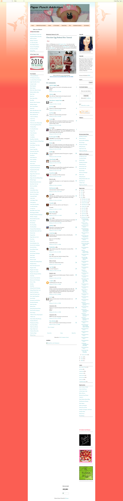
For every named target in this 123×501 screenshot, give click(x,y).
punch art (81, 379)
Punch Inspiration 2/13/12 (85, 297)
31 (76, 316)
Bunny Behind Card (34, 114)
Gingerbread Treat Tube (34, 169)
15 (76, 190)
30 (76, 307)
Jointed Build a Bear (34, 190)
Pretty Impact (81, 403)
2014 (82, 194)
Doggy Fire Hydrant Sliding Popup (37, 141)
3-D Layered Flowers (34, 75)
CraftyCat (81, 397)
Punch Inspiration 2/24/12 (85, 248)
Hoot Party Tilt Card (34, 184)
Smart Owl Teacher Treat (35, 294)
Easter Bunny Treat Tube (35, 145)
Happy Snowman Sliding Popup (36, 177)
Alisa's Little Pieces (83, 389)
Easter (49, 25)
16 (76, 196)
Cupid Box (32, 135)
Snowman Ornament (34, 302)
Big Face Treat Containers (35, 102)
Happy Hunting (66, 46)
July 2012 (84, 208)
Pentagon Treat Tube (83, 144)
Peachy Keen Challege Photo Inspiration (85, 310)
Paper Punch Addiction (46, 7)
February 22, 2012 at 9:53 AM (55, 176)
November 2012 (85, 201)
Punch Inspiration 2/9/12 (85, 322)
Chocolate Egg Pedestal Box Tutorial (85, 258)
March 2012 (84, 215)
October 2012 (84, 202)
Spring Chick (32, 306)
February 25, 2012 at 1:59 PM (55, 303)
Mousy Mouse (33, 220)
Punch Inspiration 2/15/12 (85, 287)
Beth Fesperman (52, 188)
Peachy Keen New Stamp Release (85, 236)
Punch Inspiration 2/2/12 (85, 348)
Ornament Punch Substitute (35, 229)
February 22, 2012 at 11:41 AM (55, 215)
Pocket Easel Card (82, 166)
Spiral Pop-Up (82, 180)
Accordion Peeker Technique (35, 79)
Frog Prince (32, 155)
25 (76, 269)
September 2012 (85, 204)
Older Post (74, 333)
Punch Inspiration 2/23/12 (85, 255)
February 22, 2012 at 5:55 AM (55, 91)
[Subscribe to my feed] (80, 105)
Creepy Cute (32, 130)
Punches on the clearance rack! (85, 223)
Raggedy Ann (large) (34, 269)
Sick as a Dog (32, 282)
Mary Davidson (52, 321)
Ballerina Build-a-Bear (34, 92)
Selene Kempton (52, 159)
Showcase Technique (83, 172)
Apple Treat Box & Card (35, 82)
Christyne (51, 94)
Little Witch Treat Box (34, 204)
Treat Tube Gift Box (34, 324)
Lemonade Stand (33, 196)
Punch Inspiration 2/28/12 (85, 226)
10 (76, 153)
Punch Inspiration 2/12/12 (85, 300)
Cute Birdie (32, 137)
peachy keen (81, 377)
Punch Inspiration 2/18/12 (85, 273)
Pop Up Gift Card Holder (35, 245)
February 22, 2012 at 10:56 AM (55, 200)
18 (76, 213)
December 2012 (85, 199)
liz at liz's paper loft (53, 136)
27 (76, 282)
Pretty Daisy (32, 255)
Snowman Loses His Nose (35, 300)
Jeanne (50, 143)
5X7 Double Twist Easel (34, 77)
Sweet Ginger (32, 312)
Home (32, 25)
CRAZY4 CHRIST (53, 85)
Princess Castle (33, 259)
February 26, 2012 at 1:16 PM (55, 312)
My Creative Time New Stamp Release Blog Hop (85, 280)
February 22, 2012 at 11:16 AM (55, 209)
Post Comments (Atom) (64, 337)
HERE (89, 75)
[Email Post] (48, 79)
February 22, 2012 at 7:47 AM (55, 110)
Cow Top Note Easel (34, 128)
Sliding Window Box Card (35, 290)
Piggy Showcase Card (34, 237)
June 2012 (84, 210)
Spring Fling (64, 25)
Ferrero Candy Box (34, 149)
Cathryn (51, 165)
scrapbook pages (82, 381)
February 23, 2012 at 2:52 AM (55, 258)
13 (76, 175)
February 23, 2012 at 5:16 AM (55, 264)
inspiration (81, 371)
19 (76, 220)
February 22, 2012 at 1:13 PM (55, 230)
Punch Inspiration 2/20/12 (85, 264)
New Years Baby (33, 224)
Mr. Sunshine (32, 222)
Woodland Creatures (77, 25)
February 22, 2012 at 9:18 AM (55, 149)
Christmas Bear (33, 126)
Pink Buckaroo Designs (83, 401)
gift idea (80, 369)
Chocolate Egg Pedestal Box (35, 124)
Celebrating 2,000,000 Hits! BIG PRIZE (85, 344)
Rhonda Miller (52, 212)
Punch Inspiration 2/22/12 (85, 262)
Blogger (66, 498)
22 (76, 249)
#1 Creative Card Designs (84, 429)
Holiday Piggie (33, 179)
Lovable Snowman (33, 206)
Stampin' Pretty (82, 411)
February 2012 (85, 217)
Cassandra (51, 203)
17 (76, 205)
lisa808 (50, 151)
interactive (81, 373)
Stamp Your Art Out (83, 407)
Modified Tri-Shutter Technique (36, 214)
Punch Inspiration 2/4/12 (85, 338)
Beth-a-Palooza (82, 393)
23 (76, 256)
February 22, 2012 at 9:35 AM (55, 156)
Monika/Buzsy (52, 247)
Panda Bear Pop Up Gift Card (35, 231)
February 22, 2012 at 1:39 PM (55, 244)
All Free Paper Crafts (83, 391)
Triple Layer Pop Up (34, 326)
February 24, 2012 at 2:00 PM (55, 294)
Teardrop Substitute (34, 320)
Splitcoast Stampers (83, 405)
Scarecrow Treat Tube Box (35, 277)
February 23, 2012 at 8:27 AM (55, 278)
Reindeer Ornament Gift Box (35, 273)
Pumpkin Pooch (33, 263)
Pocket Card (32, 241)
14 (76, 181)
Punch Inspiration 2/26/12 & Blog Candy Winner (85, 230)
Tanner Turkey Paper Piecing (35, 318)
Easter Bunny (32, 143)
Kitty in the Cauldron (34, 194)
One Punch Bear (33, 226)
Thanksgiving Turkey (34, 322)
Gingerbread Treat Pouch (35, 167)
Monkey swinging (33, 216)
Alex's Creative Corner (83, 387)
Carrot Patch (32, 120)
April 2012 (84, 213)
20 (76, 227)
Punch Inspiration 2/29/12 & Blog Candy (85, 220)
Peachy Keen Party (85, 241)
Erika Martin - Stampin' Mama (55, 100)
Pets (70, 25)
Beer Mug (32, 100)
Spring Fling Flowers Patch (35, 308)
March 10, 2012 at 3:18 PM (54, 324)
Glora (50, 194)
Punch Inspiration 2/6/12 (85, 332)
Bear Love (32, 96)
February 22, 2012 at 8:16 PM (55, 252)
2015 (82, 192)
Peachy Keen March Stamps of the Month (85, 244)
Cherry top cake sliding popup (36, 122)
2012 (82, 197)
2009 (82, 360)
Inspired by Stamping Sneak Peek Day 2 (85, 314)
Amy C (50, 218)
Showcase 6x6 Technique (35, 280)
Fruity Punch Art (33, 157)
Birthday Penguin (33, 104)
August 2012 (84, 206)
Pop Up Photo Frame (34, 249)
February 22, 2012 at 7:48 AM (55, 116)
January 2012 (84, 354)
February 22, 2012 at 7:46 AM (55, 104)
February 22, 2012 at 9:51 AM (55, 170)
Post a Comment (51, 327)
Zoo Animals (86, 25)
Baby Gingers (32, 88)
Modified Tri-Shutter (83, 136)
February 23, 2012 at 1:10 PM (55, 284)
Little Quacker (33, 202)
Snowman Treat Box (34, 48)
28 (76, 289)
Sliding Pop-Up (82, 146)
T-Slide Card (32, 316)
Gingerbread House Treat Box (36, 36)
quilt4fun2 (51, 225)
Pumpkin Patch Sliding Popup (36, 261)
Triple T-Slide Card (34, 329)
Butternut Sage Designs (83, 395)
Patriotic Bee (32, 233)
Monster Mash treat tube (35, 218)
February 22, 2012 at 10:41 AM (55, 191)
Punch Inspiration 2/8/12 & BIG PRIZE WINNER (85, 325)
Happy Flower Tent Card (35, 173)
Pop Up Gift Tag (33, 247)
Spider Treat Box (33, 304)
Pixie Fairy (32, 239)
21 (76, 235)
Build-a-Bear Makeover (34, 112)
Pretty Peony (32, 257)
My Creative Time (62, 44)
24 (76, 262)
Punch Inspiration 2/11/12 (85, 307)
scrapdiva (51, 280)
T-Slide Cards (81, 182)
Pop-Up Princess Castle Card (35, 34)
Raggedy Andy (33, 267)
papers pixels (81, 375)
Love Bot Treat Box (34, 42)
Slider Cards (81, 174)
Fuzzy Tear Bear (33, 159)
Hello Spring (52, 48)
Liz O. (50, 297)
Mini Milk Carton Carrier (35, 210)
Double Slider (82, 160)
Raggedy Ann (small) (34, 271)
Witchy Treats (33, 335)
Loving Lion (32, 208)
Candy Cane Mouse (34, 116)
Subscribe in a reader (85, 105)
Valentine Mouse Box (34, 331)
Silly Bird (32, 286)
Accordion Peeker (82, 158)
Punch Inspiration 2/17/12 (85, 276)
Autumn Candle (33, 84)
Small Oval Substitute (34, 292)
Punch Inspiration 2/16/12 (85, 284)
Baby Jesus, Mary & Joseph (35, 90)
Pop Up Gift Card (82, 168)
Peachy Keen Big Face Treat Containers (85, 351)
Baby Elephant (33, 86)
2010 (82, 358)
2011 (82, 357)
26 (76, 275)
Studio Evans (81, 413)
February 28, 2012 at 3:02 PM (55, 318)
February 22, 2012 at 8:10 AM (55, 125)
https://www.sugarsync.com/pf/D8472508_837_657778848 (61, 76)
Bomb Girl (32, 108)
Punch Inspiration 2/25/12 (85, 239)
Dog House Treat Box (34, 139)
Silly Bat (32, 284)
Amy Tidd (51, 267)
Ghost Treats (32, 163)
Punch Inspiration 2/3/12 (85, 341)
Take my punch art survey (85, 233)
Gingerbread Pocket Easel (35, 165)
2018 (82, 190)
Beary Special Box (33, 98)
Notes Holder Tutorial (34, 44)
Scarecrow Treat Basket (34, 46)
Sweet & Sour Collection (35, 310)
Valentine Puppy (33, 333)
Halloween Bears (33, 38)
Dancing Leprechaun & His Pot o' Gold (85, 251)
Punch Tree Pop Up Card (35, 265)
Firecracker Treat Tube (34, 151)
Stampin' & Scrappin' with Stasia (85, 409)
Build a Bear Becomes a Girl (35, 110)
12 (76, 167)
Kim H (50, 128)
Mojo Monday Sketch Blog (84, 399)
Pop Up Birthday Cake (34, 243)
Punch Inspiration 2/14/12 (85, 294)
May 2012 (84, 211)
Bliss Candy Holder (34, 106)
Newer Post (49, 333)
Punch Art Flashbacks (84, 270)
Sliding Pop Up (82, 176)
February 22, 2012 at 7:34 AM (55, 97)
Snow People (32, 298)
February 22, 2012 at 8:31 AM (55, 134)
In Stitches (32, 188)
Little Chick (32, 198)
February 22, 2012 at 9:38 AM (55, 162)
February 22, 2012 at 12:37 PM (55, 223)
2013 (82, 195)
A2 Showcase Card (82, 156)
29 (76, 299)
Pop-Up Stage (82, 170)
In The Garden (56, 25)
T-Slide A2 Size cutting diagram (36, 314)
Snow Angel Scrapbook (34, 296)
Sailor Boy (32, 275)
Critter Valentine (33, 133)
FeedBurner (88, 98)
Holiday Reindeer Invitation (35, 182)
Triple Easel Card (82, 148)
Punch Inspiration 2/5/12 (85, 335)
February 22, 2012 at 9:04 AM (55, 140)
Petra (50, 254)
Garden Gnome (33, 161)
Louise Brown (52, 173)
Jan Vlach (51, 106)
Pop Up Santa (32, 251)
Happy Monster (33, 175)
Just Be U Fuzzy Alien (34, 192)
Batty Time (32, 94)
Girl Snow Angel (33, 171)
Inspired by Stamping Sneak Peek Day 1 (85, 318)
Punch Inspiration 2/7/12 (85, 329)
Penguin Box (32, 235)
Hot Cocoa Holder (33, 186)
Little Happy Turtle (34, 200)
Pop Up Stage (81, 142)
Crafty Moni (51, 233)
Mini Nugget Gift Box (34, 212)
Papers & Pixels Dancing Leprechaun (85, 291)
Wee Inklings (81, 415)
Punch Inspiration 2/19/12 (85, 267)
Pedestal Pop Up (82, 138)
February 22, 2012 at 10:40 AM (55, 185)
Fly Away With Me (33, 153)
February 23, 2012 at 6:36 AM (55, 270)
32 (76, 323)
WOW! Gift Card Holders (41, 25)
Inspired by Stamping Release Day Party (86, 303)
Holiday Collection (34, 40)
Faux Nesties (32, 147)
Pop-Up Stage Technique (35, 253)
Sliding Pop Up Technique (35, 288)
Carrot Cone (32, 118)
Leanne (50, 119)
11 (76, 161)
